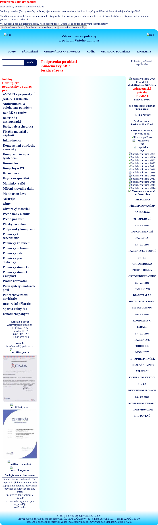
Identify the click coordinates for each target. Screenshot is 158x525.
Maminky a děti (14, 183)
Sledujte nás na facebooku (20, 475)
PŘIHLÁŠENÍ (30, 51)
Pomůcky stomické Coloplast (16, 274)
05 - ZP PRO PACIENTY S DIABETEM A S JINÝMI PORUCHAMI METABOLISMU (142, 295)
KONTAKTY (144, 51)
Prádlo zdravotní (15, 281)
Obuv (7, 203)
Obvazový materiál (16, 208)
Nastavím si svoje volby (73, 27)
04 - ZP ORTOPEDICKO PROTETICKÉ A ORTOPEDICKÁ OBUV (142, 267)
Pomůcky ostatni (14, 253)
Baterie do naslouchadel (12, 119)
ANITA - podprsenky (15, 98)
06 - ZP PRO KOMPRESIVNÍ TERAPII (142, 320)
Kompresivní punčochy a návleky (19, 147)
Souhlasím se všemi (12, 27)
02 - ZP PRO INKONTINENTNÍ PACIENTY (142, 231)
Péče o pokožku (13, 219)
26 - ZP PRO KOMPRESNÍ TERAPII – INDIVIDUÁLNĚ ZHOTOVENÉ (142, 406)
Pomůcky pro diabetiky (12, 260)
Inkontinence (12, 140)
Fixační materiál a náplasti (15, 133)
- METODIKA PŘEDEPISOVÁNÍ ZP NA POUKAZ (142, 205)
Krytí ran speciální (16, 178)
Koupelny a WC (14, 168)
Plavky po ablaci (14, 224)
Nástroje (9, 198)
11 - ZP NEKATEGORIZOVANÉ (142, 387)
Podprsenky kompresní (19, 229)
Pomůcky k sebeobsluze (11, 236)
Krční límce (11, 173)
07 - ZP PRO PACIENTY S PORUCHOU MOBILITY (142, 343)
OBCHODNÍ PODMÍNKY (116, 51)
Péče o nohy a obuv (16, 214)
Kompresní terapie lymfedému (16, 156)
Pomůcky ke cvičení (16, 243)
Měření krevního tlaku (18, 188)
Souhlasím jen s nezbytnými (41, 27)
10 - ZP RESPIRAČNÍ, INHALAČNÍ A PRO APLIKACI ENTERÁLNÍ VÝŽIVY (142, 368)
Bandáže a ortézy (15, 112)
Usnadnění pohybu (16, 314)
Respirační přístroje (17, 303)
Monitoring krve (14, 193)
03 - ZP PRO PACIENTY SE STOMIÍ (142, 247)
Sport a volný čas (15, 308)
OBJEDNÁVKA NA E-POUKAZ (62, 51)
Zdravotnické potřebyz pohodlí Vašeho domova (79, 38)
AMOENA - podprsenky (17, 94)
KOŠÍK (91, 51)
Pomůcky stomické (16, 267)
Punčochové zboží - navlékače (16, 296)
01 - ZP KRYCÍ (142, 218)
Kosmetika (10, 163)
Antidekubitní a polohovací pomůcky (17, 105)
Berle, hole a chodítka (18, 126)
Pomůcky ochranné (16, 248)
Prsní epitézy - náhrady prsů (19, 287)
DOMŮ (12, 51)
